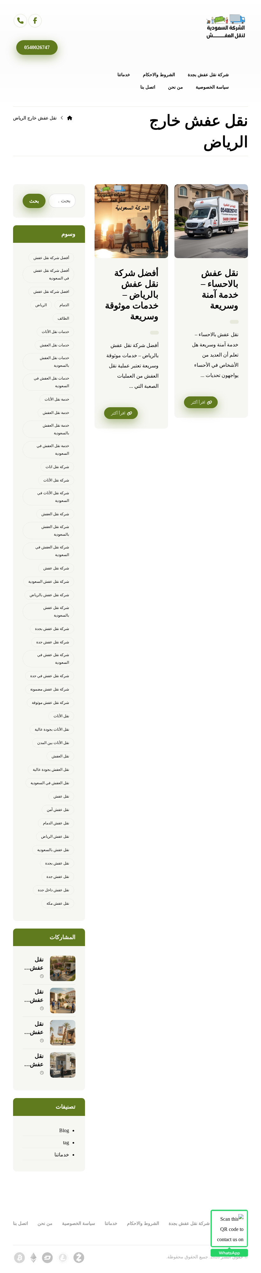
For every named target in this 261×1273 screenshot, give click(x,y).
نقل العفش (60, 756)
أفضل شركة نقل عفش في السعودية (51, 274)
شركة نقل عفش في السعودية (53, 659)
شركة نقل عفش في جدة (49, 676)
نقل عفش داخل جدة (53, 890)
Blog (64, 1130)
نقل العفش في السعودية (50, 783)
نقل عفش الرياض (55, 836)
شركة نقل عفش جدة (52, 642)
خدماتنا (61, 1154)
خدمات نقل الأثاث (55, 331)
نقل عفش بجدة (57, 863)
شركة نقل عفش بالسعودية (56, 611)
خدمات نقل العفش (54, 345)
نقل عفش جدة (57, 876)
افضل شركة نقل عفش (51, 291)
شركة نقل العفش (55, 514)
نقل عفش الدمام (56, 823)
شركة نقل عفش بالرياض (49, 595)
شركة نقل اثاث (57, 467)
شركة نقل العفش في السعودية (52, 551)
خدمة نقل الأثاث (57, 399)
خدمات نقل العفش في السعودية (51, 382)
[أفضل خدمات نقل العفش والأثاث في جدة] (225, 26)
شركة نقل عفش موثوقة (50, 702)
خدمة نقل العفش (56, 412)
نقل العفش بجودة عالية (51, 769)
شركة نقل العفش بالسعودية (55, 530)
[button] (35, 20)
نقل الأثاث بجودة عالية (52, 729)
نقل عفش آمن (58, 809)
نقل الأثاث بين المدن (53, 743)
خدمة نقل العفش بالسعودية (56, 429)
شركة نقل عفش (56, 568)
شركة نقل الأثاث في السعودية (53, 497)
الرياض (41, 305)
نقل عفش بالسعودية (53, 850)
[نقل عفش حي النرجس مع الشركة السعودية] (62, 968)
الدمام (64, 305)
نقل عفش (61, 796)
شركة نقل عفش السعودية (48, 581)
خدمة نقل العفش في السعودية (53, 450)
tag (66, 1142)
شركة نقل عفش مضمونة (49, 689)
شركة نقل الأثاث (56, 480)
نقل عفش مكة (57, 903)
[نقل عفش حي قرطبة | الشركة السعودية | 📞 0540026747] (62, 1032)
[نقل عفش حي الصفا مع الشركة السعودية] (62, 1065)
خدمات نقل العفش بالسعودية (54, 362)
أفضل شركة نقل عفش (51, 258)
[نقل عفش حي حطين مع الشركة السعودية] (62, 1000)
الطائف (63, 318)
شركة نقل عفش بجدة (52, 628)
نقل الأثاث (61, 716)
